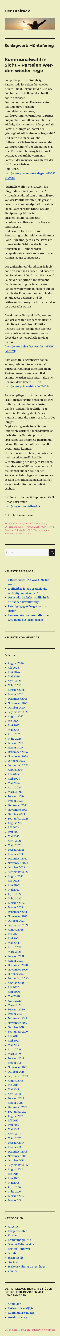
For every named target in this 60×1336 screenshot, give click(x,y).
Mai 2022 (14, 889)
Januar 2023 (15, 854)
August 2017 (15, 1116)
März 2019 (14, 1053)
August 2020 (16, 982)
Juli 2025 (13, 720)
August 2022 (16, 876)
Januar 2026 (15, 694)
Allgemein (25, 523)
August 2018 (15, 1080)
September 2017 (18, 1111)
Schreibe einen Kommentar (19, 533)
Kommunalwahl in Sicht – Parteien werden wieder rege (29, 65)
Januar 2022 (15, 907)
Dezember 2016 (17, 1151)
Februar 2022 (16, 903)
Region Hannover (19, 1248)
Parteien (9, 530)
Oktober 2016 (16, 1160)
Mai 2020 (14, 996)
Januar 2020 (15, 1014)
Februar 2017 (16, 1142)
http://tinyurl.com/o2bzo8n (22, 506)
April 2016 (14, 1187)
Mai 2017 (13, 1129)
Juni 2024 (14, 778)
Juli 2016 (13, 1173)
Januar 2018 (15, 1102)
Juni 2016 (13, 1178)
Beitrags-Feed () (20, 1308)
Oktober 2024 (16, 760)
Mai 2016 (13, 1182)
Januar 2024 (15, 800)
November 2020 (18, 969)
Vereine (13, 1271)
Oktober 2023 (16, 814)
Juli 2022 (13, 880)
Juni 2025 (14, 725)
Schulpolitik (21, 530)
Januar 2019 (15, 1062)
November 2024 (18, 756)
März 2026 (14, 685)
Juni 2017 (13, 1125)
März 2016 (14, 1191)
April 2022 (14, 894)
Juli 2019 (13, 1036)
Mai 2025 (13, 729)
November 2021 (17, 916)
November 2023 (18, 809)
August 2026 (16, 663)
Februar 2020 (16, 1009)
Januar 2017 (15, 1147)
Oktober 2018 (16, 1071)
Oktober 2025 (16, 707)
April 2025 (14, 734)
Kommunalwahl (32, 527)
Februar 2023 (16, 849)
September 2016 (18, 1164)
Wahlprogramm (41, 530)
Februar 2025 (16, 743)
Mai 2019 (13, 1045)
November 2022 (18, 863)
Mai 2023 (13, 836)
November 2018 (17, 1067)
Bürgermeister (17, 1231)
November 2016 (17, 1156)
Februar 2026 (16, 689)
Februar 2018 (16, 1098)
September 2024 (18, 765)
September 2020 (18, 978)
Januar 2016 (15, 1200)
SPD (30, 530)
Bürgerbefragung (14, 527)
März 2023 (14, 845)
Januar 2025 (15, 747)
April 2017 (14, 1133)
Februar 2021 (16, 956)
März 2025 (14, 738)
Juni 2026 (14, 672)
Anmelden (14, 1303)
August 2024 (16, 769)
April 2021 (14, 947)
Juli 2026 (13, 667)
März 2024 (14, 792)
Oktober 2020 (16, 974)
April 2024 (14, 787)
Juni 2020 (14, 991)
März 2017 (14, 1138)
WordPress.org (17, 1317)
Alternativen (40, 523)
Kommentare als (21, 1312)
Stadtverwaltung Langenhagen (27, 1266)
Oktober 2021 (16, 920)
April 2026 (14, 681)
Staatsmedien (16, 1257)
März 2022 (14, 898)
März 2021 (14, 951)
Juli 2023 (13, 827)
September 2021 (18, 925)
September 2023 (18, 818)
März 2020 (15, 1005)
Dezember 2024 (18, 752)
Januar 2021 (15, 960)
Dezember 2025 (17, 698)
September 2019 (18, 1031)
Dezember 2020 (18, 965)
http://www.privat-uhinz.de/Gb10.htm (28, 386)
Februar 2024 (16, 796)
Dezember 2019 (17, 1018)
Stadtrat (13, 1262)
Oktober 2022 (16, 867)
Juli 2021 (13, 934)
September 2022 (18, 871)
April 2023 (14, 840)
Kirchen (13, 1235)
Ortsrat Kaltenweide (21, 1244)
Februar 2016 (16, 1196)
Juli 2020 (13, 987)
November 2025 (18, 703)
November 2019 (17, 1022)
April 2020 (15, 1000)
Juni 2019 (13, 1040)
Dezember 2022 (18, 858)
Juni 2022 (14, 885)
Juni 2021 (13, 938)
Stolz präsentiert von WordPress (38, 1330)
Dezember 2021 (17, 911)
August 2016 (15, 1169)
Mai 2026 (14, 676)
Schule (12, 1253)
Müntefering (47, 527)
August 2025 (15, 716)
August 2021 (15, 929)
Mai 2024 (14, 783)
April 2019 (14, 1049)
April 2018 (14, 1093)
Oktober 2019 (16, 1027)
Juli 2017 (13, 1120)
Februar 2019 (16, 1058)
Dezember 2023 (17, 805)
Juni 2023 (14, 831)
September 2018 (18, 1076)
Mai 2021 (13, 942)
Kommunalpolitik (19, 1239)
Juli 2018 (13, 1085)
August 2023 (15, 823)
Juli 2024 (13, 774)
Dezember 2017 (17, 1107)
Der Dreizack (17, 11)
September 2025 (18, 712)
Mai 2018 (13, 1089)
